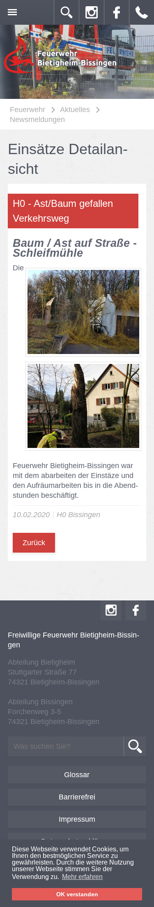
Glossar (77, 775)
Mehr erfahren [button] (82, 876)
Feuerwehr (27, 109)
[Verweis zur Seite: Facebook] (116, 12)
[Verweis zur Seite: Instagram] (91, 12)
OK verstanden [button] (77, 894)
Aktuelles (75, 109)
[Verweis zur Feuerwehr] (61, 72)
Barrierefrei (77, 797)
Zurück (34, 543)
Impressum (77, 819)
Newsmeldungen (37, 119)
